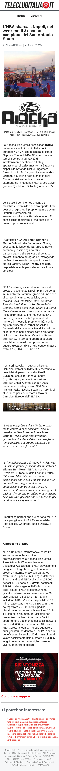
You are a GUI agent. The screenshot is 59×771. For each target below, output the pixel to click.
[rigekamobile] (29, 119)
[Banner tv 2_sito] (29, 407)
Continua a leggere (15, 696)
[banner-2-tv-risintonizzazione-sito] (29, 672)
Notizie (21, 15)
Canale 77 (36, 15)
